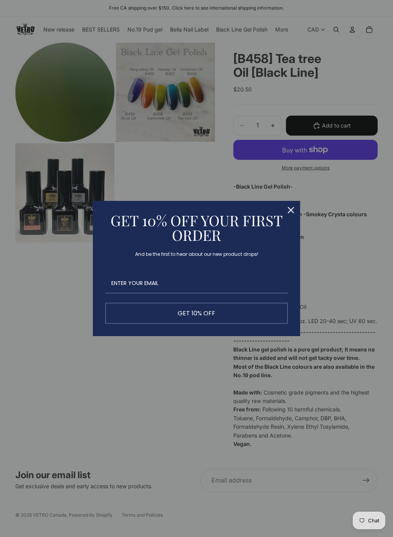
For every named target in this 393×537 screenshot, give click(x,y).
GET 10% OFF (196, 313)
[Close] (291, 210)
